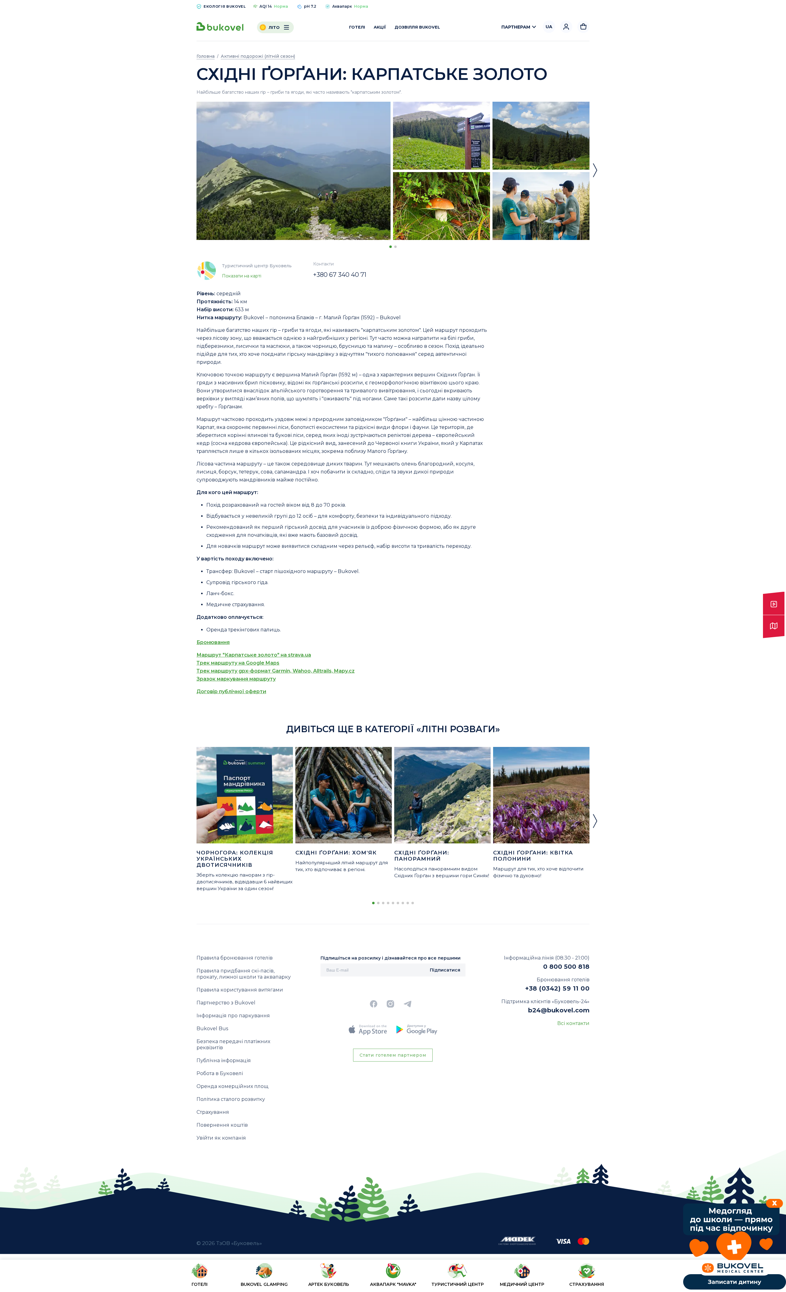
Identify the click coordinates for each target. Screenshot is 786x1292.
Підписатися (445, 970)
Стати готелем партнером (393, 1055)
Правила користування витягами (239, 990)
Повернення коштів (222, 1125)
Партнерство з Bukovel (225, 1003)
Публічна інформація (223, 1060)
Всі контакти (573, 1023)
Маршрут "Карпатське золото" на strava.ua (253, 655)
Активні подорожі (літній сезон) (258, 56)
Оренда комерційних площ (232, 1086)
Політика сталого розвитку (230, 1099)
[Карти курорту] (773, 626)
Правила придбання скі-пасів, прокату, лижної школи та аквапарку (243, 974)
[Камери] (773, 603)
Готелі (357, 27)
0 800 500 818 (566, 966)
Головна (205, 56)
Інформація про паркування (233, 1016)
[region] (393, 1277)
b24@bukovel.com (559, 1010)
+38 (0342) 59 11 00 (557, 988)
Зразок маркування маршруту (236, 679)
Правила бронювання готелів (234, 958)
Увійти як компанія (221, 1138)
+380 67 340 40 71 (339, 274)
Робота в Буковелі (219, 1073)
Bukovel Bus (212, 1028)
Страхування (212, 1112)
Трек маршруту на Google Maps (237, 663)
